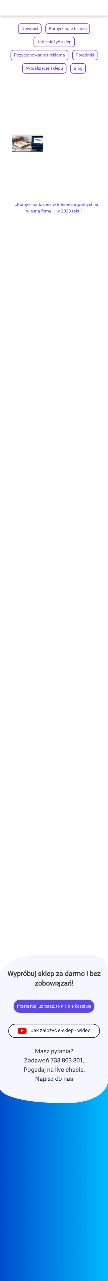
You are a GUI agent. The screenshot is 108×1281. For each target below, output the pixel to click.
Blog (78, 68)
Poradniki (85, 55)
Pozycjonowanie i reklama (39, 55)
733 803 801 (66, 1060)
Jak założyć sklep (54, 41)
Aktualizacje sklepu (44, 68)
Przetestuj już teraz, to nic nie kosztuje (54, 1006)
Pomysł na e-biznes (68, 28)
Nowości (29, 28)
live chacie (69, 1069)
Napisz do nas (54, 1078)
